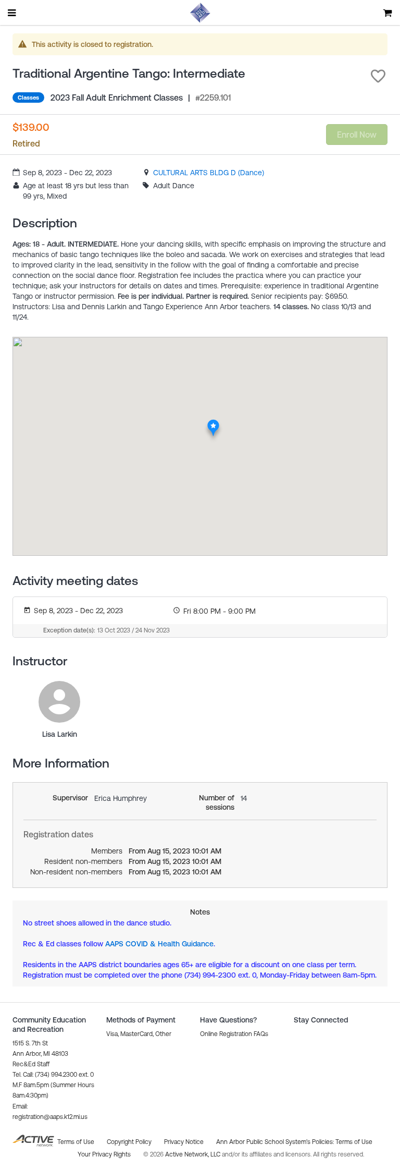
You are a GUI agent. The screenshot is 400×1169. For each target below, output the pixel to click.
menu (12, 12)
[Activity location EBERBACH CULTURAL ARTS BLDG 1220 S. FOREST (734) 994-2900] (213, 422)
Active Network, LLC (193, 1154)
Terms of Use (353, 1142)
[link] (208, 172)
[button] (378, 76)
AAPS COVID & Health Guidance (159, 944)
